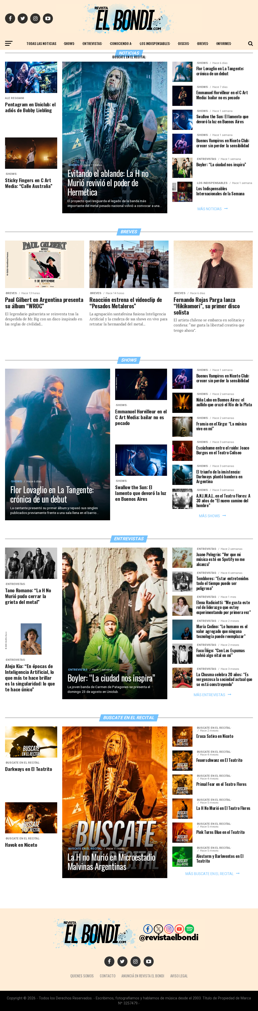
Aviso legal (179, 975)
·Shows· (69, 43)
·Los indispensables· (154, 43)
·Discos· (183, 43)
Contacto (107, 975)
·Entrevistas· (92, 43)
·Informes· (224, 43)
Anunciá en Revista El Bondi (142, 975)
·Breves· (203, 43)
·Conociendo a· (120, 43)
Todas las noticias (41, 43)
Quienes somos (82, 975)
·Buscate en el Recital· (129, 56)
